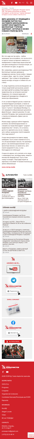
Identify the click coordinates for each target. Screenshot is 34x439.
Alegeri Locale (7, 412)
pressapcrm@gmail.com (10, 431)
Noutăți (12, 8)
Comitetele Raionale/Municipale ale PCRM (16, 397)
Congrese (5, 391)
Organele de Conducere (10, 394)
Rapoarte (5, 400)
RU (20, 3)
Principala (5, 8)
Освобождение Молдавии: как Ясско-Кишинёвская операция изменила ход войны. (25, 193)
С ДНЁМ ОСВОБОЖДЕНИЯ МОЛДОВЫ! (7, 191)
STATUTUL (5, 384)
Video (4, 415)
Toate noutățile (27, 175)
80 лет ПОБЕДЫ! (7, 418)
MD (23, 3)
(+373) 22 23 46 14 (8, 434)
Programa (5, 387)
